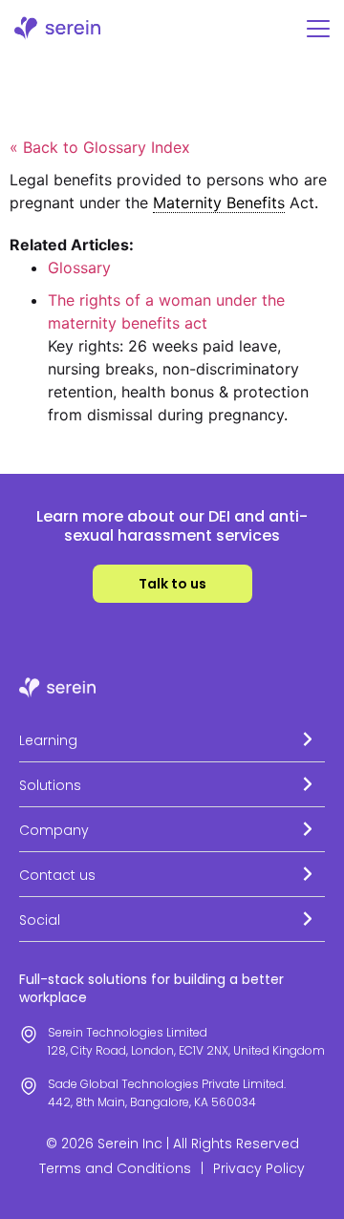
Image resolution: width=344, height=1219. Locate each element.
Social (39, 920)
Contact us (57, 875)
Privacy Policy (259, 1168)
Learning (48, 740)
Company (54, 830)
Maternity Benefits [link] (219, 202)
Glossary (79, 267)
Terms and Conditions (115, 1168)
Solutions (50, 785)
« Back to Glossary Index (100, 147)
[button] (172, 739)
